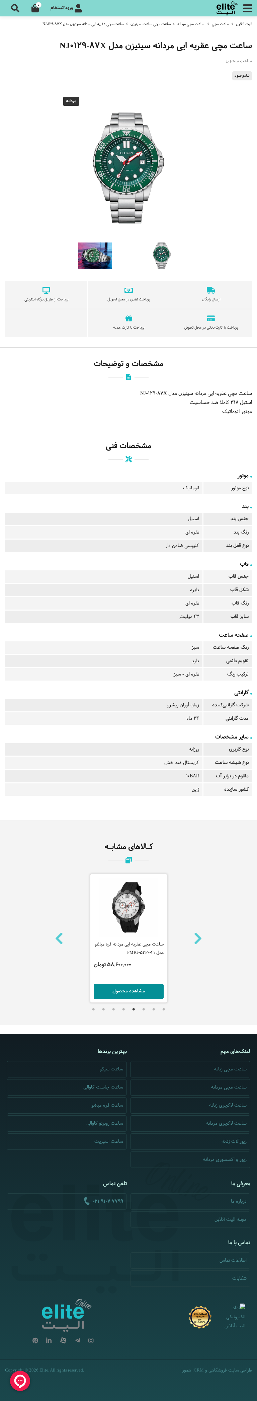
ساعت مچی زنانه (230, 1069)
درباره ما (239, 1201)
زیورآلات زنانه (234, 1141)
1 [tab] (163, 1009)
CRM (199, 1370)
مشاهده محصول (128, 991)
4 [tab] (133, 1009)
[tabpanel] (128, 938)
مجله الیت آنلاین (231, 1219)
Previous (59, 938)
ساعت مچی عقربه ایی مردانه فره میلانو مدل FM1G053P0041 (129, 949)
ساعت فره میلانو (107, 1105)
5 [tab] (123, 1009)
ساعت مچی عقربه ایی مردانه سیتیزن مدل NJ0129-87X (83, 24)
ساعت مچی (221, 24)
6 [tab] (113, 1009)
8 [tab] (93, 1009)
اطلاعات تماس (233, 1260)
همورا (186, 1370)
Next (198, 938)
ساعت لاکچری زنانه (228, 1105)
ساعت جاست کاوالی (103, 1087)
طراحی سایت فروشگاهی (230, 1370)
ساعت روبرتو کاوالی (104, 1123)
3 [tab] (143, 1009)
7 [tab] (103, 1009)
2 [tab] (153, 1009)
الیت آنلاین (244, 24)
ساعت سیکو (111, 1069)
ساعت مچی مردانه (190, 24)
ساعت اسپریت (108, 1141)
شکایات (239, 1278)
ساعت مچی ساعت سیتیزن (151, 24)
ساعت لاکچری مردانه (226, 1123)
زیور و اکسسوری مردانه (225, 1160)
